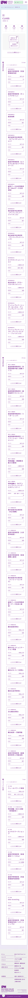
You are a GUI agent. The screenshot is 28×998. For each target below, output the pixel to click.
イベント (3, 960)
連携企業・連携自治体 (19, 963)
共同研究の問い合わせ (19, 979)
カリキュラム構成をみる (13, 52)
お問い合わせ (4, 967)
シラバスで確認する (15, 86)
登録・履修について (18, 2)
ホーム (2, 7)
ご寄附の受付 (17, 981)
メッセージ (17, 961)
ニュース (3, 957)
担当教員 (16, 970)
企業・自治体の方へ (19, 976)
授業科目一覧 (17, 966)
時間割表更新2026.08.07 (14, 45)
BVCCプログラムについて (9, 7)
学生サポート (17, 972)
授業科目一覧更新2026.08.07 (13, 38)
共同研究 (3, 976)
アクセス (3, 964)
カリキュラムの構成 (19, 968)
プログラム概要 (18, 959)
